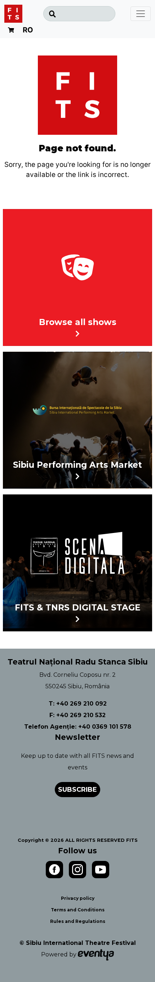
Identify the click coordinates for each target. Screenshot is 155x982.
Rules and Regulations (77, 921)
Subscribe (77, 790)
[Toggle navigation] (140, 13)
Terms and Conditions (78, 909)
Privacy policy (77, 898)
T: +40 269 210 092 (78, 703)
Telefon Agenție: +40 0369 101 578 (77, 726)
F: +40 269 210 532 (77, 715)
